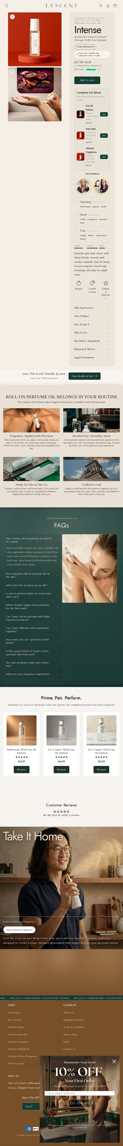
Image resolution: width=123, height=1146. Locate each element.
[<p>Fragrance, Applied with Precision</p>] (31, 420)
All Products (14, 1012)
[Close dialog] (114, 1061)
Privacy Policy (70, 1034)
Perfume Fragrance (18, 1041)
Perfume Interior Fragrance (22, 1056)
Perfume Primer (16, 1027)
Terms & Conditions (74, 1027)
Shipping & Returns (73, 1019)
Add (104, 114)
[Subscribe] (86, 987)
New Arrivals (15, 1019)
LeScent (28, 1135)
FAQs (66, 1041)
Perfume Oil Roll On (18, 1049)
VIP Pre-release (16, 1063)
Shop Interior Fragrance (19, 929)
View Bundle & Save (83, 376)
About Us (68, 1012)
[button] (6, 5)
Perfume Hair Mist (18, 1034)
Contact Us (69, 1049)
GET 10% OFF (80, 1103)
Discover (21, 769)
